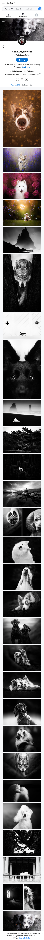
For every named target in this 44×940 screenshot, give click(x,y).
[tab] (15, 85)
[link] (22, 118)
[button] (40, 9)
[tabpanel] (22, 513)
